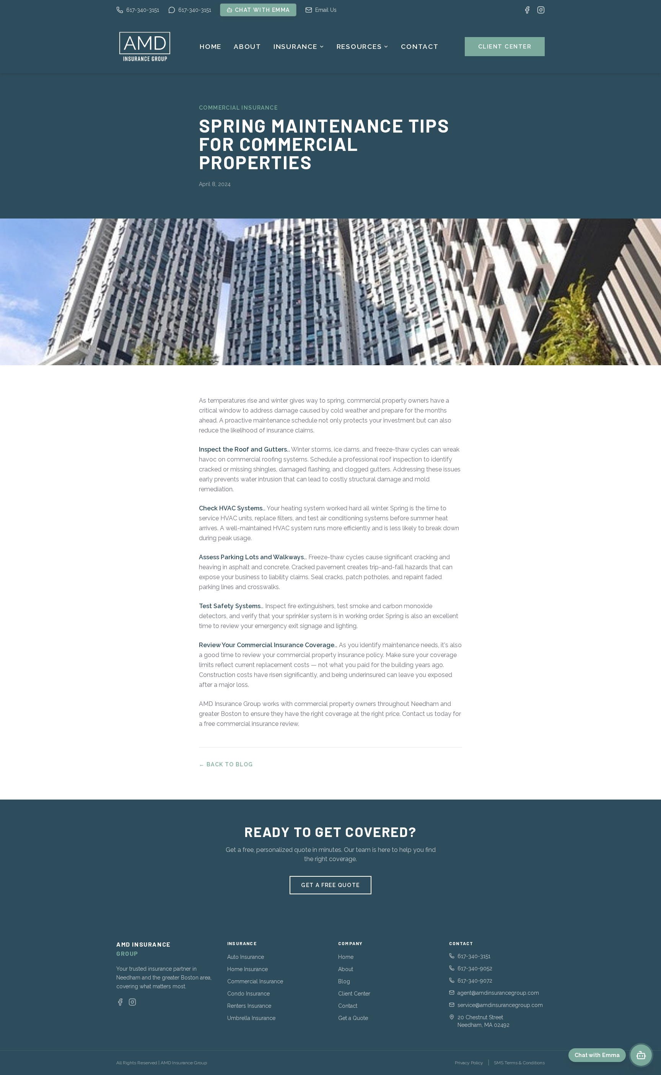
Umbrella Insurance (251, 1018)
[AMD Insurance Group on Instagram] (541, 10)
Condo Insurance (248, 994)
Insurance (295, 46)
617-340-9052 (474, 968)
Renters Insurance (249, 1006)
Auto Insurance (245, 957)
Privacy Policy (469, 1062)
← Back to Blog (226, 764)
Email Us (326, 10)
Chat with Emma (262, 10)
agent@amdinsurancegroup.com (498, 993)
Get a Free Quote (330, 885)
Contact (419, 46)
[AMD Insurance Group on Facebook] (527, 10)
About (247, 46)
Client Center (505, 46)
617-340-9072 (474, 981)
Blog (344, 981)
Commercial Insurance (255, 981)
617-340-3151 (142, 10)
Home (210, 46)
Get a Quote (353, 1018)
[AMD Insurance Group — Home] (145, 47)
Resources (359, 46)
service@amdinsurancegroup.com (500, 1005)
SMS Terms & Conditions (519, 1062)
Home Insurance (247, 969)
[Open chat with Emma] (641, 1055)
